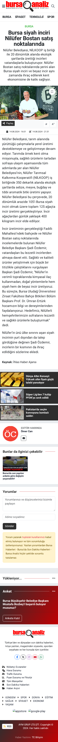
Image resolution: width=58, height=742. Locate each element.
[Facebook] (17, 657)
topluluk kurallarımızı (33, 537)
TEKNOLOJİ (36, 16)
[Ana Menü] (3, 6)
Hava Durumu (14, 670)
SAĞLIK (9, 701)
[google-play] (37, 711)
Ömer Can (27, 431)
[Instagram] (29, 657)
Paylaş (9, 123)
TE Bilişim (37, 737)
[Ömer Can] (10, 433)
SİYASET (20, 16)
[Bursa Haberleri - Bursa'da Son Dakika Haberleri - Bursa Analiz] (27, 6)
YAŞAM (9, 704)
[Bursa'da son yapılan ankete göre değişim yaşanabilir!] (15, 463)
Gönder (9, 526)
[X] (23, 657)
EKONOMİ (38, 701)
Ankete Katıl (12, 618)
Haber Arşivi (13, 688)
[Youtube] (35, 657)
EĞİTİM (49, 697)
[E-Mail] (23, 438)
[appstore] (20, 711)
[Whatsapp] (41, 657)
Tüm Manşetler (15, 681)
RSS (8, 726)
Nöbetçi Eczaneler (16, 666)
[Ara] (53, 6)
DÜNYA (36, 697)
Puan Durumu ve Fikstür (19, 677)
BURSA (6, 16)
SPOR (50, 16)
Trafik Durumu (14, 674)
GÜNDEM (10, 697)
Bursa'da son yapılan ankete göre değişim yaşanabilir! (13, 476)
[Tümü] (53, 578)
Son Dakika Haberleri (18, 684)
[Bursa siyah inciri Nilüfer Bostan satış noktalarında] (29, 103)
